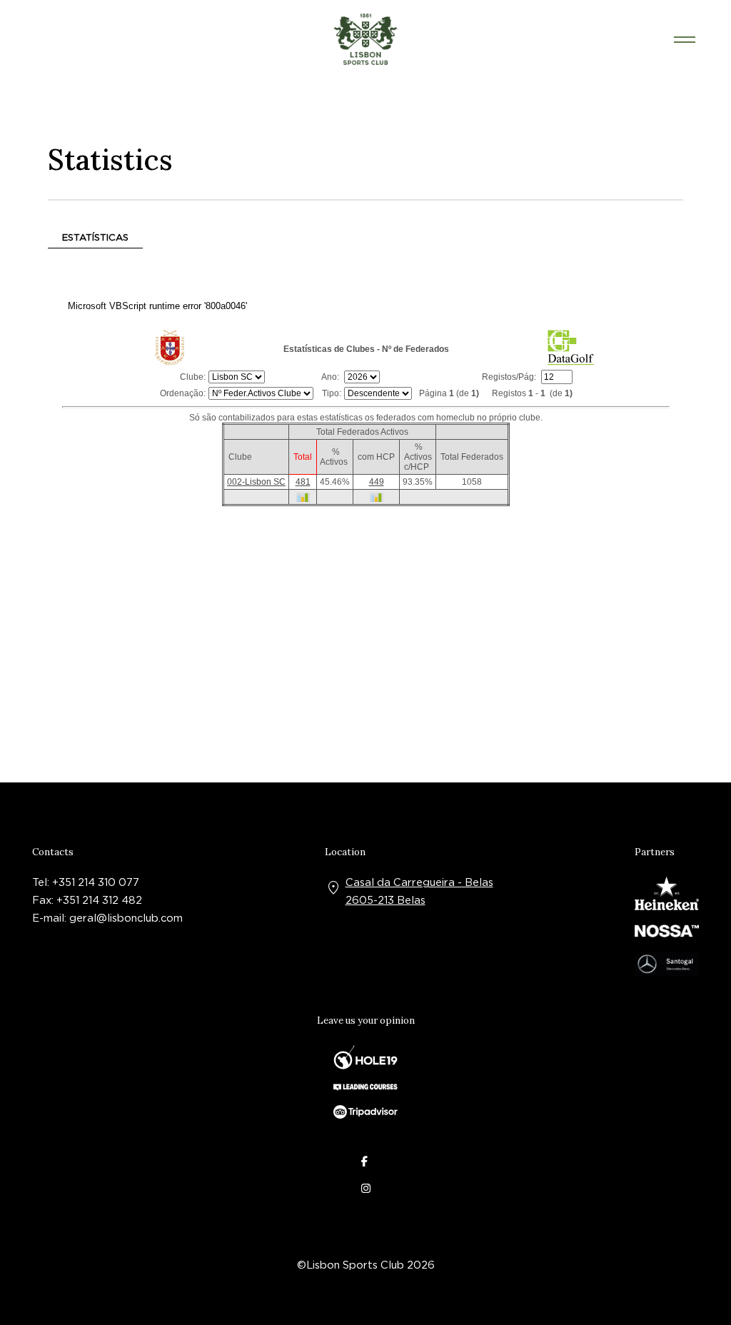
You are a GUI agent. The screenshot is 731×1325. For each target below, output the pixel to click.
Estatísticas (95, 237)
